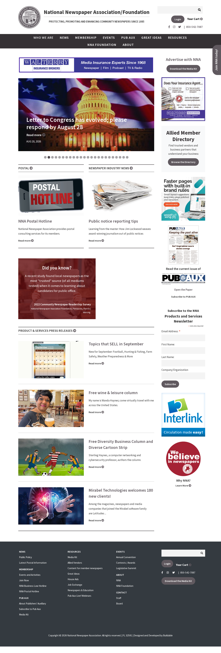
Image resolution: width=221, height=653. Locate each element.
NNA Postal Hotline (35, 221)
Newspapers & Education (81, 590)
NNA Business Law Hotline (32, 585)
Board (119, 603)
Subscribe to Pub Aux (30, 609)
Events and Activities (29, 574)
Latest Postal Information (33, 562)
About (128, 45)
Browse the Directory (183, 162)
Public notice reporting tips (113, 221)
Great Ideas (151, 37)
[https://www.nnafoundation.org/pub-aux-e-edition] (183, 244)
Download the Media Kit (183, 68)
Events (109, 37)
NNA (118, 580)
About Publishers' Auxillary (32, 603)
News (64, 37)
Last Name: (167, 357)
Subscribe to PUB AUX (183, 296)
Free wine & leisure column (113, 392)
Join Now (24, 580)
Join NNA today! (216, 60)
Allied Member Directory (183, 136)
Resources (177, 37)
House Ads (73, 579)
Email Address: (171, 331)
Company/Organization (174, 370)
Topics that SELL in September (116, 344)
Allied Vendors (75, 562)
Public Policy (25, 557)
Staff (118, 598)
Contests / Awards (125, 562)
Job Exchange (75, 584)
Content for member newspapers (85, 568)
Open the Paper (183, 289)
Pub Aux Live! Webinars (79, 595)
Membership (85, 37)
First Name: (168, 344)
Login (178, 19)
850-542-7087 (187, 572)
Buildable (168, 635)
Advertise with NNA (183, 59)
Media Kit (24, 614)
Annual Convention (126, 557)
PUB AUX (128, 37)
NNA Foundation (101, 45)
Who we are (44, 37)
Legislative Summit (126, 568)
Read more (24, 240)
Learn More (182, 485)
